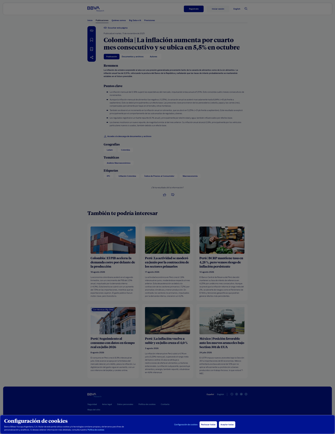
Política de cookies (96, 430)
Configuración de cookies (186, 424)
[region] (167, 424)
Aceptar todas (227, 424)
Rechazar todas (208, 424)
